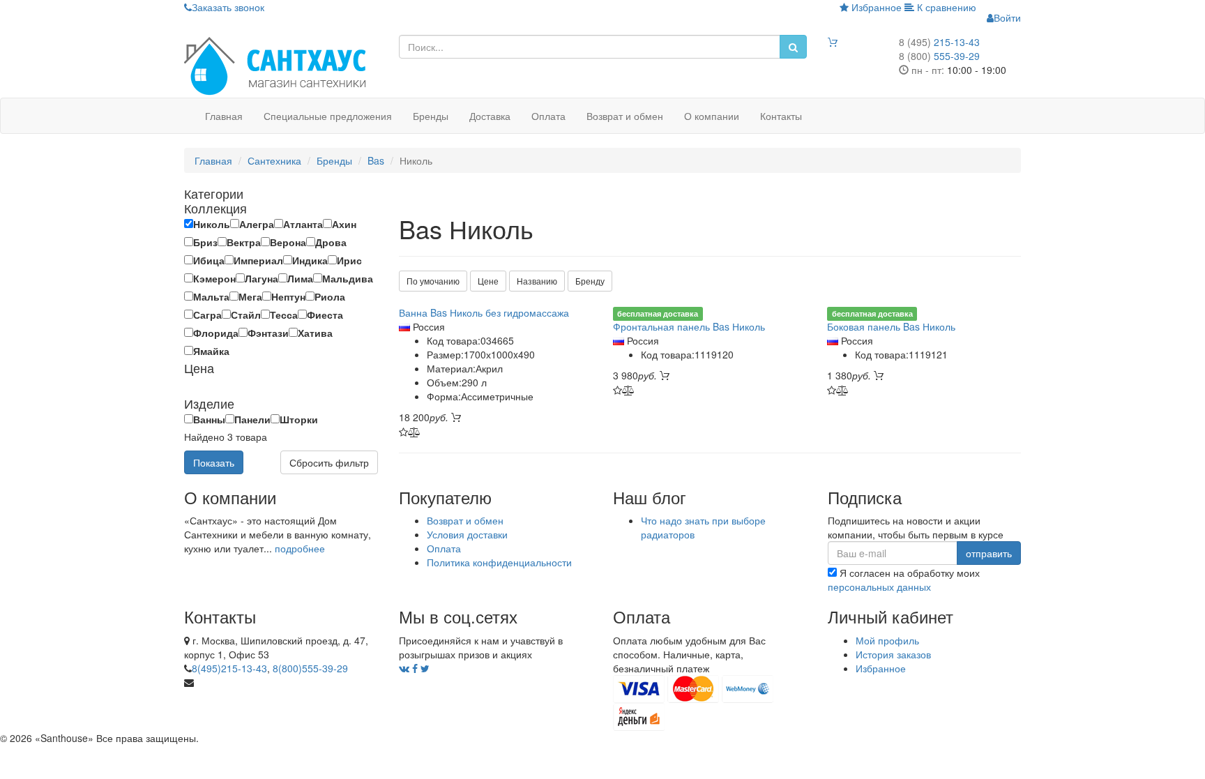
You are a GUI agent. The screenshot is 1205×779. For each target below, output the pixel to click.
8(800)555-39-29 (310, 668)
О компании (711, 116)
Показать (213, 462)
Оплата (548, 116)
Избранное (875, 7)
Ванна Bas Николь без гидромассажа (484, 312)
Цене (488, 281)
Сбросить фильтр (329, 462)
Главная (224, 116)
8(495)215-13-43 (229, 668)
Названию (537, 281)
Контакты (781, 116)
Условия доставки (467, 534)
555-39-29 (939, 56)
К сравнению (945, 7)
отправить (989, 553)
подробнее (300, 548)
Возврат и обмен (624, 116)
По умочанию (433, 281)
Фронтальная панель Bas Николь (689, 326)
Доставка (489, 116)
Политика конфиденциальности (499, 562)
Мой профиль (887, 640)
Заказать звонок (228, 7)
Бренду (590, 281)
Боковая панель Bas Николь (891, 326)
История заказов (893, 654)
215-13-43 (939, 42)
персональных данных (879, 586)
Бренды (430, 116)
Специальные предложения (328, 116)
